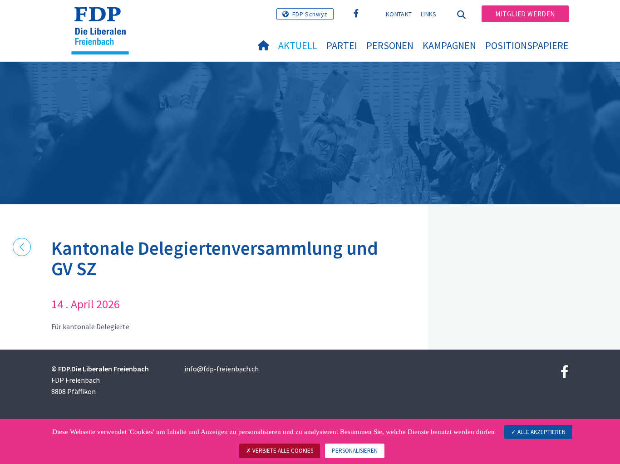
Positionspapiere (527, 45)
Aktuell (297, 45)
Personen (389, 45)
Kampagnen (449, 45)
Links (429, 14)
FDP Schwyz (310, 14)
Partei (341, 45)
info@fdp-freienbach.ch (221, 368)
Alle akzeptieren (541, 432)
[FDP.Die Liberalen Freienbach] (103, 18)
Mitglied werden (525, 14)
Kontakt (399, 14)
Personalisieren (355, 450)
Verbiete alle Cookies (282, 450)
